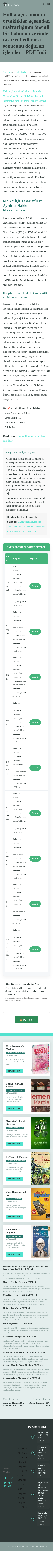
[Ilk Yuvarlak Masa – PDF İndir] (40, 1168)
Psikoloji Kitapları (15, 1128)
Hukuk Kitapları (20, 72)
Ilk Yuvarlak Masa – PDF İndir (17, 1308)
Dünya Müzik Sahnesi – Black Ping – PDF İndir (24, 1352)
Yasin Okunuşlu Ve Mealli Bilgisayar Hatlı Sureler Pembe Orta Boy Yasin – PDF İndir (25, 1268)
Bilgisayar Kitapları (16, 1053)
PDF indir (7, 1482)
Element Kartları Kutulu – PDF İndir (20, 1282)
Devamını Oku (14, 1071)
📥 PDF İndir (26, 1019)
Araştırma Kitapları (16, 1161)
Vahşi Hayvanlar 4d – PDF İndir (17, 1324)
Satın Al (35, 586)
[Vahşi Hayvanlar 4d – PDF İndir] (40, 1204)
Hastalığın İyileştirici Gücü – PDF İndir (20, 1295)
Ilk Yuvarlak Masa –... (17, 1157)
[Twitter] (12, 1477)
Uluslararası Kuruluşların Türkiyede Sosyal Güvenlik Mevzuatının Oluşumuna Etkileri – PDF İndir (26, 527)
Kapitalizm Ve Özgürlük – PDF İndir (19, 1337)
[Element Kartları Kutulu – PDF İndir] (40, 1095)
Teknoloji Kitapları (15, 1090)
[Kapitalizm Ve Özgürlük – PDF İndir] (40, 1241)
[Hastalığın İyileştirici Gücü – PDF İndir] (40, 1133)
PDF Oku (7, 1486)
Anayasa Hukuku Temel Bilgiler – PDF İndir (23, 1365)
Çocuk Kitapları (14, 1199)
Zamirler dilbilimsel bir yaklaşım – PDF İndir (13, 1404)
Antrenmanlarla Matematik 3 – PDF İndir (22, 1378)
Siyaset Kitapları (14, 1236)
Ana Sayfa (7, 72)
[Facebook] (5, 1477)
